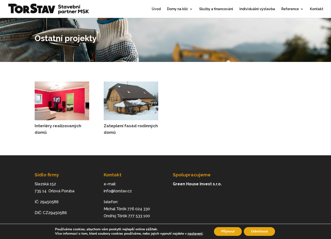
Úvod (156, 9)
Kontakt (316, 9)
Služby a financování (216, 9)
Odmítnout (259, 231)
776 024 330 (138, 209)
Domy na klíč (177, 9)
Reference (290, 9)
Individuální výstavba (257, 9)
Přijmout (228, 231)
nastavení (195, 234)
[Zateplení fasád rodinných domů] (131, 101)
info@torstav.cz (118, 191)
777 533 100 (139, 216)
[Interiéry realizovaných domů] (62, 101)
